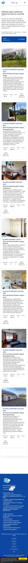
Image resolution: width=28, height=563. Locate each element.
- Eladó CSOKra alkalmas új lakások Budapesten (12, 516)
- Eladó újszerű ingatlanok (10, 529)
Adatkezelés (14, 541)
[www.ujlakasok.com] (3, 2)
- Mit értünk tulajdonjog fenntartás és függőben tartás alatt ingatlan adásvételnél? (12, 509)
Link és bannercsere (14, 549)
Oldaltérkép (14, 538)
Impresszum (14, 546)
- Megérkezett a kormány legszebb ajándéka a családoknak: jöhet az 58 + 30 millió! (14, 496)
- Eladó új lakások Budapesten (11, 520)
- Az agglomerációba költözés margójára (13, 506)
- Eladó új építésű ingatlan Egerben (12, 522)
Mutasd (13, 487)
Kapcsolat (14, 543)
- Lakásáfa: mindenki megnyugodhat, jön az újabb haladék (13, 500)
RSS (14, 551)
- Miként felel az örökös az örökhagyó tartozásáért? (12, 503)
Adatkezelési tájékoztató (8, 561)
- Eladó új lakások (7, 519)
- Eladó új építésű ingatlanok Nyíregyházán (10, 525)
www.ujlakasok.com (9, 485)
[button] (14, 3)
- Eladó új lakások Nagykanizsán (11, 527)
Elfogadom (23, 558)
